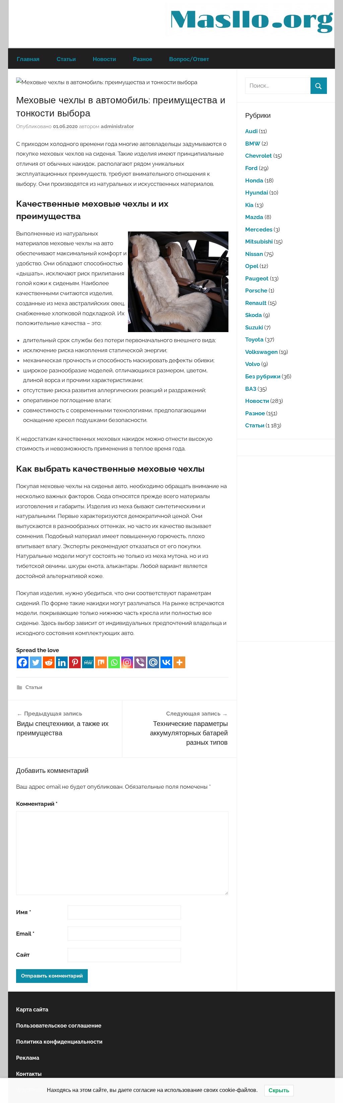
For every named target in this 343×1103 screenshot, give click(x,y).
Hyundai (256, 192)
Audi (251, 131)
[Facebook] (22, 662)
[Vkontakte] (166, 662)
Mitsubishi (259, 241)
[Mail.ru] (153, 662)
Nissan (254, 254)
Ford (251, 168)
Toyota (254, 339)
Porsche (256, 290)
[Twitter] (36, 662)
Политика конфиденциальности (59, 1042)
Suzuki (254, 327)
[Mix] (101, 662)
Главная (28, 58)
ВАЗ (250, 388)
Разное (142, 58)
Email (25, 933)
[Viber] (140, 662)
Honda (254, 180)
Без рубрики (262, 376)
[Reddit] (49, 662)
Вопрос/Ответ (189, 58)
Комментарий (37, 803)
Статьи (66, 58)
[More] (179, 662)
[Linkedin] (62, 662)
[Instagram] (127, 662)
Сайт (22, 954)
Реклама (27, 1058)
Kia (249, 205)
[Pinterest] (75, 662)
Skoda (253, 315)
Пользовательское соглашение (58, 1025)
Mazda (254, 217)
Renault (256, 303)
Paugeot (257, 278)
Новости (104, 58)
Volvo (252, 364)
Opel (251, 266)
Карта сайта (32, 1009)
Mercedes (258, 229)
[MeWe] (88, 662)
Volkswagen (261, 352)
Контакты (29, 1074)
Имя (23, 912)
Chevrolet (258, 155)
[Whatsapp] (114, 662)
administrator (117, 126)
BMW (252, 143)
